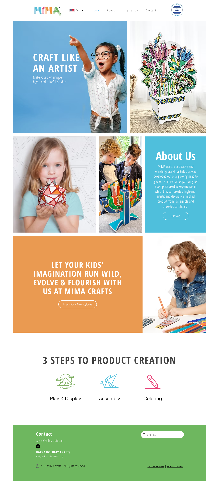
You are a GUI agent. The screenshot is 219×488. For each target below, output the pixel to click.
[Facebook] (38, 446)
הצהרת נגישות (175, 466)
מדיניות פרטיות (155, 466)
